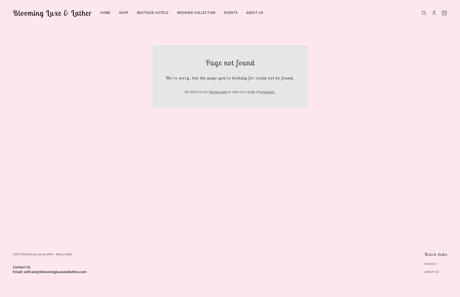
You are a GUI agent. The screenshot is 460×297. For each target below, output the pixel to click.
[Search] (424, 13)
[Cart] (444, 13)
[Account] (434, 13)
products (267, 91)
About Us (432, 271)
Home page (218, 91)
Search (431, 263)
